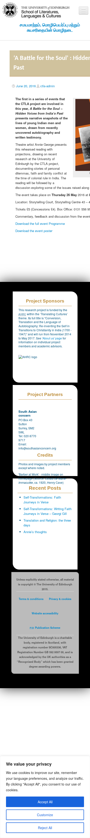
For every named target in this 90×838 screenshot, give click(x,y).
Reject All (45, 827)
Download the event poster (33, 230)
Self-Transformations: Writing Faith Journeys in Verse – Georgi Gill (48, 511)
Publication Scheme (45, 627)
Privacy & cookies (60, 599)
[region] (45, 797)
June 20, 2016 (26, 86)
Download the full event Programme (40, 223)
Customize (45, 814)
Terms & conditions (31, 599)
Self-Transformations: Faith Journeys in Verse (42, 499)
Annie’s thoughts (35, 532)
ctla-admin (47, 86)
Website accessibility (45, 613)
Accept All (45, 801)
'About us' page (52, 338)
